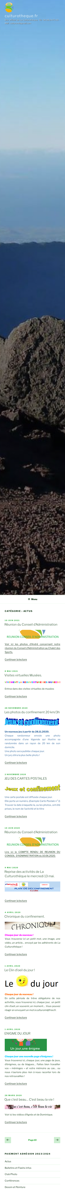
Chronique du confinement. (24, 916)
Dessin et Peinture (15, 1187)
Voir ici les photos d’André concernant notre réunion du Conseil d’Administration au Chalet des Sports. (32, 648)
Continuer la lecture (16, 659)
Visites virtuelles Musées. (23, 675)
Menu (34, 599)
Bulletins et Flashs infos (18, 1168)
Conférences (12, 1180)
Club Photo (11, 1174)
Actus (8, 1161)
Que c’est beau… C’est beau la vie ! (29, 1099)
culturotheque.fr (21, 16)
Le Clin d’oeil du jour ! (19, 970)
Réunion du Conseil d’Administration (30, 624)
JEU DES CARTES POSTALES (25, 778)
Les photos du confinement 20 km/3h (32, 712)
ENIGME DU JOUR (17, 1033)
